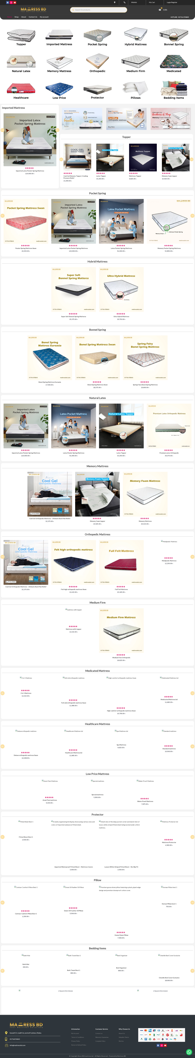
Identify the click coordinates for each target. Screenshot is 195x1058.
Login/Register (172, 2)
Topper (126, 137)
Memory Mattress (97, 466)
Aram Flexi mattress (50, 800)
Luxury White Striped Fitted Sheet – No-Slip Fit (121, 867)
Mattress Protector (169, 842)
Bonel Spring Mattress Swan (98, 385)
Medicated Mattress (97, 670)
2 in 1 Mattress (26, 693)
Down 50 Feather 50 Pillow (73, 911)
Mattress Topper (135, 176)
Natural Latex (97, 398)
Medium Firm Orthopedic (121, 657)
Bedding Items (97, 948)
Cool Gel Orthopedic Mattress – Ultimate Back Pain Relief (49, 518)
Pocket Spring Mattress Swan (175, 248)
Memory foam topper (169, 176)
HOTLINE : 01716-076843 (180, 17)
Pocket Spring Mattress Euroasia (127, 246)
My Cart (152, 2)
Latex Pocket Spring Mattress (32, 248)
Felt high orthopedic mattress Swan (73, 589)
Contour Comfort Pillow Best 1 (26, 914)
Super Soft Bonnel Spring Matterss (73, 316)
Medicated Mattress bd (169, 699)
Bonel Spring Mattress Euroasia (50, 382)
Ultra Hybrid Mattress (121, 316)
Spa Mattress (121, 745)
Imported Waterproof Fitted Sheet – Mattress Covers (74, 867)
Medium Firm (98, 602)
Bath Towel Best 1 (73, 970)
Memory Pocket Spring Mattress (79, 248)
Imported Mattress (13, 107)
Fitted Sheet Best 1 (26, 837)
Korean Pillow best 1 (169, 904)
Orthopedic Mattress (97, 534)
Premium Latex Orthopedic (169, 453)
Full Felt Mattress (121, 589)
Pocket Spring (97, 193)
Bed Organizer (121, 968)
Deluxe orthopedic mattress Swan (26, 755)
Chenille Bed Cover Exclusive (169, 978)
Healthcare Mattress (97, 724)
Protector (97, 814)
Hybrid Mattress (97, 261)
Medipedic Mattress (169, 561)
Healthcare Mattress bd (73, 753)
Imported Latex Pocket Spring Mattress (33, 171)
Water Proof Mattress (145, 801)
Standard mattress (169, 749)
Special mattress (97, 795)
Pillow (97, 880)
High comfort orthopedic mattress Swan (121, 711)
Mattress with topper (73, 629)
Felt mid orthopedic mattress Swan (73, 703)
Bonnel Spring (97, 329)
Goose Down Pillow (121, 935)
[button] (189, 1052)
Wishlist (134, 2)
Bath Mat (26, 964)
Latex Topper (101, 176)
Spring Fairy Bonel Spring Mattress (145, 385)
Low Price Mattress (97, 773)
